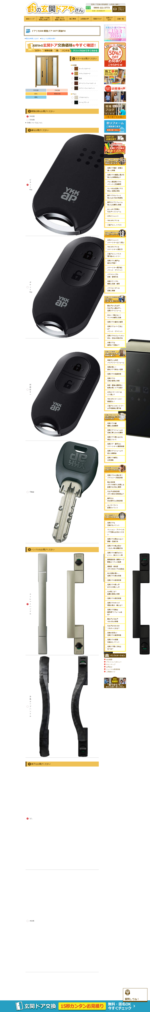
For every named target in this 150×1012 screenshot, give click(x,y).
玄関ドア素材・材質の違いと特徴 (115, 169)
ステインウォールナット (87, 88)
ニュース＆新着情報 (113, 669)
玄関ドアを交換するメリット (113, 524)
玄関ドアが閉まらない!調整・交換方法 (115, 540)
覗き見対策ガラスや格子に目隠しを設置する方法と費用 (115, 484)
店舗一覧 (120, 19)
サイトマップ (110, 664)
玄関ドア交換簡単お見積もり (44, 19)
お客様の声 (85, 19)
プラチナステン (84, 97)
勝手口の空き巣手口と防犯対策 (115, 499)
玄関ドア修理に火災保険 (112, 459)
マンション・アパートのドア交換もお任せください (115, 532)
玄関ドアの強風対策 (114, 374)
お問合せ (109, 667)
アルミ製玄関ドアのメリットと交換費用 (114, 183)
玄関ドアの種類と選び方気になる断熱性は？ (115, 176)
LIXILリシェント (113, 216)
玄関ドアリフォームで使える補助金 (115, 452)
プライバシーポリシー (114, 662)
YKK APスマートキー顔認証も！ (114, 400)
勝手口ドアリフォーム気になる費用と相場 (115, 203)
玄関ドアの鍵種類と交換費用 (112, 424)
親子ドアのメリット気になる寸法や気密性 (115, 197)
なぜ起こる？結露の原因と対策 (113, 593)
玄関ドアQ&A (109, 19)
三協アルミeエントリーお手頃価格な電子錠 (115, 407)
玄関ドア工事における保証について (115, 438)
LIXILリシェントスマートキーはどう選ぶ (115, 241)
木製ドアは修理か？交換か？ (113, 344)
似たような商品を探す (48, 38)
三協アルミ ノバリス (114, 225)
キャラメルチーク (85, 68)
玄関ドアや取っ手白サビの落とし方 (113, 586)
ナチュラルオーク (85, 73)
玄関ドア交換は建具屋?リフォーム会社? (114, 612)
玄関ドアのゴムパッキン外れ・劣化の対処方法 (115, 337)
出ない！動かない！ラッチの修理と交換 (114, 316)
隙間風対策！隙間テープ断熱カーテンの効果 (115, 561)
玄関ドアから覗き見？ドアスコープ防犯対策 (115, 476)
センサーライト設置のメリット (112, 506)
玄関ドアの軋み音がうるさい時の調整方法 (115, 547)
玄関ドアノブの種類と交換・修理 (113, 282)
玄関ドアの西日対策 (114, 598)
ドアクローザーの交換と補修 (113, 289)
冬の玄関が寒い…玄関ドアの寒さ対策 (114, 574)
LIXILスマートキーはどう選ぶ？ (114, 393)
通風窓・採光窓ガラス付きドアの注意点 (115, 568)
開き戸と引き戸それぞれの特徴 (112, 620)
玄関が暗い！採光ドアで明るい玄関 (115, 368)
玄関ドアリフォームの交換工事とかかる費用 (115, 431)
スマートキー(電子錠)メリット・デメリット (115, 269)
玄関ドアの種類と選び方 (60, 19)
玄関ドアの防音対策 (114, 580)
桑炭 (80, 78)
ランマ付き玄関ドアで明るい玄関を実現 (115, 190)
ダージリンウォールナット (87, 83)
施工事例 (72, 19)
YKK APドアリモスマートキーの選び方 (115, 248)
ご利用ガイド (110, 672)
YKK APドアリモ (113, 220)
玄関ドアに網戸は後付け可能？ (113, 262)
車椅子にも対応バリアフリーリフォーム (115, 361)
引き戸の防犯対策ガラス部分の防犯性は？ (115, 493)
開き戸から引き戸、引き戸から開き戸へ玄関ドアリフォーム (114, 308)
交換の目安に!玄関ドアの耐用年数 (114, 634)
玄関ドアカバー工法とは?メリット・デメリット (115, 328)
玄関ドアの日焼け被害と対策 (113, 379)
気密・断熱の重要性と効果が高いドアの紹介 (115, 386)
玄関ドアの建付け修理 (115, 322)
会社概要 (109, 659)
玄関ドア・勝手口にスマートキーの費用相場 (115, 445)
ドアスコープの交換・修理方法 (112, 275)
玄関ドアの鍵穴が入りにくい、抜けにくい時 (115, 554)
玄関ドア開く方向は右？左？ (114, 648)
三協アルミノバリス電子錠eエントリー (114, 255)
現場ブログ (97, 19)
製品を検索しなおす (32, 38)
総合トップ (30, 19)
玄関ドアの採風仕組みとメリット (113, 641)
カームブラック (84, 102)
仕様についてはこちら (34, 122)
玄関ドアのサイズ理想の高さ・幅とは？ (115, 604)
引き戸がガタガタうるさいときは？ (113, 627)
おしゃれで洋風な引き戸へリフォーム (114, 210)
